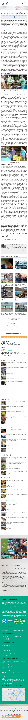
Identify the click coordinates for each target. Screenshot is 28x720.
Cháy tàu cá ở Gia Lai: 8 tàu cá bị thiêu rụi (6, 270)
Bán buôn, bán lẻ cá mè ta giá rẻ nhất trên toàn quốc (16, 362)
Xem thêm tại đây (5, 590)
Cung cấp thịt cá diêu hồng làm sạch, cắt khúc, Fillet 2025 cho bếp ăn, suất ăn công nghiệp (16, 463)
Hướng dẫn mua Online (7, 648)
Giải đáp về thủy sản (6, 399)
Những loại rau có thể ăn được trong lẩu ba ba (15, 411)
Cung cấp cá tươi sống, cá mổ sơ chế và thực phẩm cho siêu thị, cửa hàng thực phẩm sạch (16, 458)
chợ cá (4, 239)
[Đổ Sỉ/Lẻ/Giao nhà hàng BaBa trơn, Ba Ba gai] (17, 557)
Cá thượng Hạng (6, 638)
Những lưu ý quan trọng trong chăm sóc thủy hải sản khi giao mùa (21, 270)
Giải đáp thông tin (6, 630)
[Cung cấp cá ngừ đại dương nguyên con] (24, 553)
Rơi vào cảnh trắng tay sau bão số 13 (6, 299)
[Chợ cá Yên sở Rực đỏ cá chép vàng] (24, 557)
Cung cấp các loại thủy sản (8, 360)
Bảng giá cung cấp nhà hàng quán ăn (14, 322)
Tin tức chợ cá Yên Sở (19, 630)
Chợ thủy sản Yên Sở (14, 239)
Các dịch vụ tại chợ (6, 455)
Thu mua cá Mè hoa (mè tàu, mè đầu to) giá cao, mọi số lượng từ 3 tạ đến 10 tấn (16, 472)
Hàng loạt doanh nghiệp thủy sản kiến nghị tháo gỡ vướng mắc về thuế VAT (21, 299)
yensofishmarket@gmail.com (12, 352)
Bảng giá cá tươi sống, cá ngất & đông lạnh (11, 345)
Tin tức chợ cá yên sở (6, 427)
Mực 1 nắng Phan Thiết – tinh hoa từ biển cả (14, 480)
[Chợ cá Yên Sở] (7, 555)
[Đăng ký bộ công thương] (8, 620)
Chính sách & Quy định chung (8, 647)
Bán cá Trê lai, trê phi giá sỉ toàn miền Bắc (14, 381)
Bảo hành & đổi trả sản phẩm (8, 652)
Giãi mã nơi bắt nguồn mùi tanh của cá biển (14, 406)
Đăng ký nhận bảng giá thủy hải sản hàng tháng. (14, 337)
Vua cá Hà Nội (17, 638)
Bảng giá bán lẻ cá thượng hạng (14, 326)
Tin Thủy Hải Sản (18, 636)
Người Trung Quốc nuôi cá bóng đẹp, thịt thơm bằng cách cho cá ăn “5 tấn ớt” (7, 285)
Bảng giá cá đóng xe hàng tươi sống (14, 330)
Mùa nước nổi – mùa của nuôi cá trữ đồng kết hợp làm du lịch (7, 314)
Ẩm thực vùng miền (6, 478)
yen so (19, 239)
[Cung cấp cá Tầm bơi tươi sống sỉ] (17, 553)
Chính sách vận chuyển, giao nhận (9, 653)
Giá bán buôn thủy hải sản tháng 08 (14, 319)
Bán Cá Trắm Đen (6, 639)
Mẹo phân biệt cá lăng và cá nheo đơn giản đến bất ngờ (16, 420)
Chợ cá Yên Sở (7, 239)
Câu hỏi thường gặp (6, 655)
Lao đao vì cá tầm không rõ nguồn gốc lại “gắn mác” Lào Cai (21, 314)
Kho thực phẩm (5, 636)
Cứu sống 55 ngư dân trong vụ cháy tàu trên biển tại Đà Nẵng (20, 285)
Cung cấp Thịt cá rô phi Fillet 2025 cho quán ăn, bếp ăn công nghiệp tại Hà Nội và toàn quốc (16, 467)
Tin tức (11, 17)
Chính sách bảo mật (6, 645)
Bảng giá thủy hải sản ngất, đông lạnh (14, 334)
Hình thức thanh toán (6, 650)
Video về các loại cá (18, 628)
